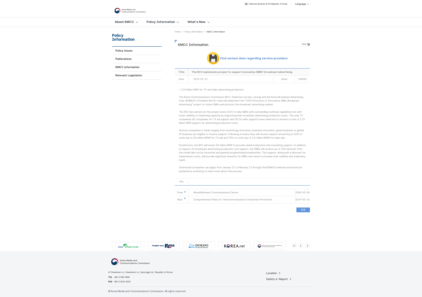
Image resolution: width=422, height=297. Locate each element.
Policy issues (124, 50)
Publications (123, 58)
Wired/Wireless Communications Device (215, 192)
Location (272, 273)
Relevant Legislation (128, 75)
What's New (196, 22)
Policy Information (161, 22)
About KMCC (124, 22)
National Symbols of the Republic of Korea (268, 4)
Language (301, 3)
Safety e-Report (277, 279)
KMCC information (127, 67)
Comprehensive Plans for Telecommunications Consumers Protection (232, 199)
